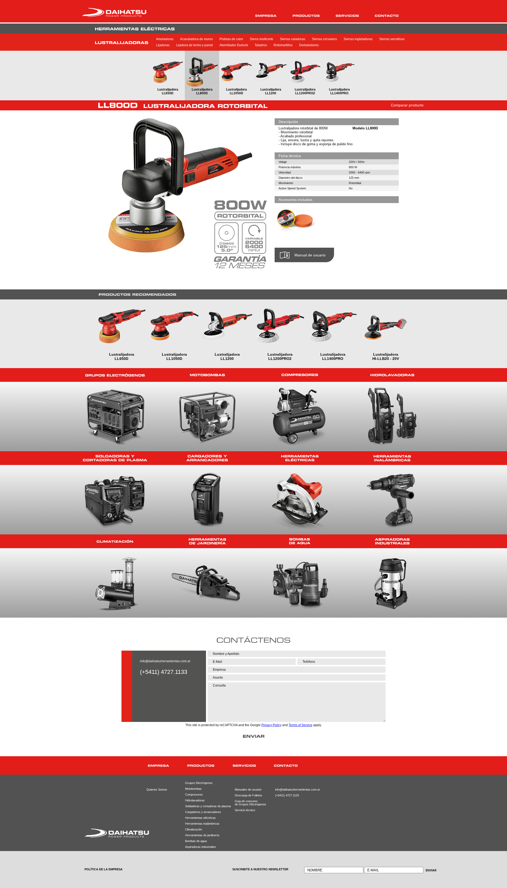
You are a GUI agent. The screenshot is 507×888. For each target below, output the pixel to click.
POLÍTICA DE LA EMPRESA (103, 869)
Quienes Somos (157, 789)
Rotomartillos (283, 45)
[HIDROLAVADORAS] (392, 375)
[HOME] (123, 765)
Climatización (193, 829)
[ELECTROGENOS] (115, 375)
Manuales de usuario (246, 789)
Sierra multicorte (261, 39)
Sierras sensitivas (392, 39)
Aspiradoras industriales (200, 846)
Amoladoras (164, 39)
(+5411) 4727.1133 (287, 795)
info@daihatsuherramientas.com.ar (165, 661)
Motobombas (193, 788)
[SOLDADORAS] (115, 458)
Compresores (194, 794)
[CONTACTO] (387, 16)
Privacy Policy (271, 725)
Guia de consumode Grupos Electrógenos (246, 803)
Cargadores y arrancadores (201, 812)
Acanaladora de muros (196, 39)
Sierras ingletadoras (358, 39)
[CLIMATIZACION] (115, 541)
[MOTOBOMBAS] (207, 375)
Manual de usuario (310, 255)
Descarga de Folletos (246, 795)
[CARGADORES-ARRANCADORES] (207, 458)
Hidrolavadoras (195, 800)
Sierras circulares (324, 39)
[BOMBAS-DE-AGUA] (300, 541)
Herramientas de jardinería (201, 835)
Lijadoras (163, 45)
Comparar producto (407, 105)
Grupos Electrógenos (199, 782)
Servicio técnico (245, 810)
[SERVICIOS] (347, 16)
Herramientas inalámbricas (201, 823)
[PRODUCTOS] (306, 16)
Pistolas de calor (231, 39)
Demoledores (309, 45)
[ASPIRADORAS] (392, 541)
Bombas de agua (196, 841)
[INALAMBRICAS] (392, 458)
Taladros (261, 45)
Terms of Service (300, 725)
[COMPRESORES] (300, 375)
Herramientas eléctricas (200, 817)
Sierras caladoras (292, 39)
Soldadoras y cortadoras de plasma (201, 806)
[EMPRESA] (266, 16)
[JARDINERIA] (207, 541)
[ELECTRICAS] (300, 458)
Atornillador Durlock (233, 45)
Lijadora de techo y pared (194, 45)
